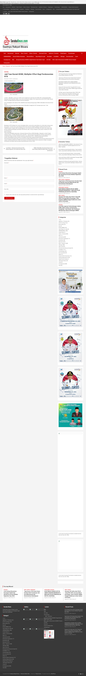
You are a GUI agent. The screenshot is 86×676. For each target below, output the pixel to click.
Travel (43, 9)
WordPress (53, 673)
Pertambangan (57, 7)
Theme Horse (38, 673)
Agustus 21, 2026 (62, 202)
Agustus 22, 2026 (62, 193)
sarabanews (15, 78)
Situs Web (6, 189)
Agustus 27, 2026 (62, 177)
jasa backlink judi (62, 149)
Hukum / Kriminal (26, 7)
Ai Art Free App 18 (62, 222)
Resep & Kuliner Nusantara (73, 7)
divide (60, 157)
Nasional (13, 7)
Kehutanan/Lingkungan (63, 238)
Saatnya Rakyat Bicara (15, 46)
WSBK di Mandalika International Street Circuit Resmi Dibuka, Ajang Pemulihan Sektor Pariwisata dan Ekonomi (42, 149)
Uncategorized (48, 9)
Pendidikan (27, 9)
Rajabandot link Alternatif (64, 161)
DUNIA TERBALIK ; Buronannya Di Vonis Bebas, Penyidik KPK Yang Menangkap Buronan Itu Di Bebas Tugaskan (70, 145)
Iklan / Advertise (48, 616)
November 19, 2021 (8, 78)
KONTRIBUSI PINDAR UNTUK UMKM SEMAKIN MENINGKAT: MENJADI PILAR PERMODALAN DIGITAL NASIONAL (70, 83)
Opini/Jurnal (61, 246)
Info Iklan (5, 11)
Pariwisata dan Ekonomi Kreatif (65, 248)
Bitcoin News (61, 224)
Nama (5, 178)
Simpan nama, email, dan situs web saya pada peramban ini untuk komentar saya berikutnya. (25, 194)
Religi (60, 254)
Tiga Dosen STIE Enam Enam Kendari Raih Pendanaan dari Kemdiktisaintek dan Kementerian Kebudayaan (70, 182)
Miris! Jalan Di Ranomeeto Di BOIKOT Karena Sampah (18, 11)
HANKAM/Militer (64, 7)
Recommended (38, 9)
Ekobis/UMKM (61, 187)
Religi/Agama (50, 7)
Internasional (8, 7)
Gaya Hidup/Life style (15, 9)
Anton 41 (68, 177)
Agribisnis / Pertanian (43, 7)
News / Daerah (19, 7)
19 (59, 219)
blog (59, 226)
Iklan (54, 9)
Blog (45, 609)
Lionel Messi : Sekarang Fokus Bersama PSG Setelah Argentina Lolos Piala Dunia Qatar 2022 (15, 148)
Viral (3, 7)
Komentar (6, 162)
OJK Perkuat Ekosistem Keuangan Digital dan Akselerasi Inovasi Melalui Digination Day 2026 (70, 174)
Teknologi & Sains (34, 7)
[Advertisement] (43, 24)
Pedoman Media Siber (48, 625)
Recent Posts (63, 169)
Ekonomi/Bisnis (6, 9)
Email (5, 183)
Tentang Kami (31, 11)
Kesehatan (22, 9)
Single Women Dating (63, 259)
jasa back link (61, 153)
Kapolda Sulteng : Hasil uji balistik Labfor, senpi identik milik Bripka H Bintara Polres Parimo (70, 163)
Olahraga (32, 9)
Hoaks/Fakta (61, 232)
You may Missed (8, 586)
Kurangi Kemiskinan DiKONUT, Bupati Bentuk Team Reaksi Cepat (67, 9)
